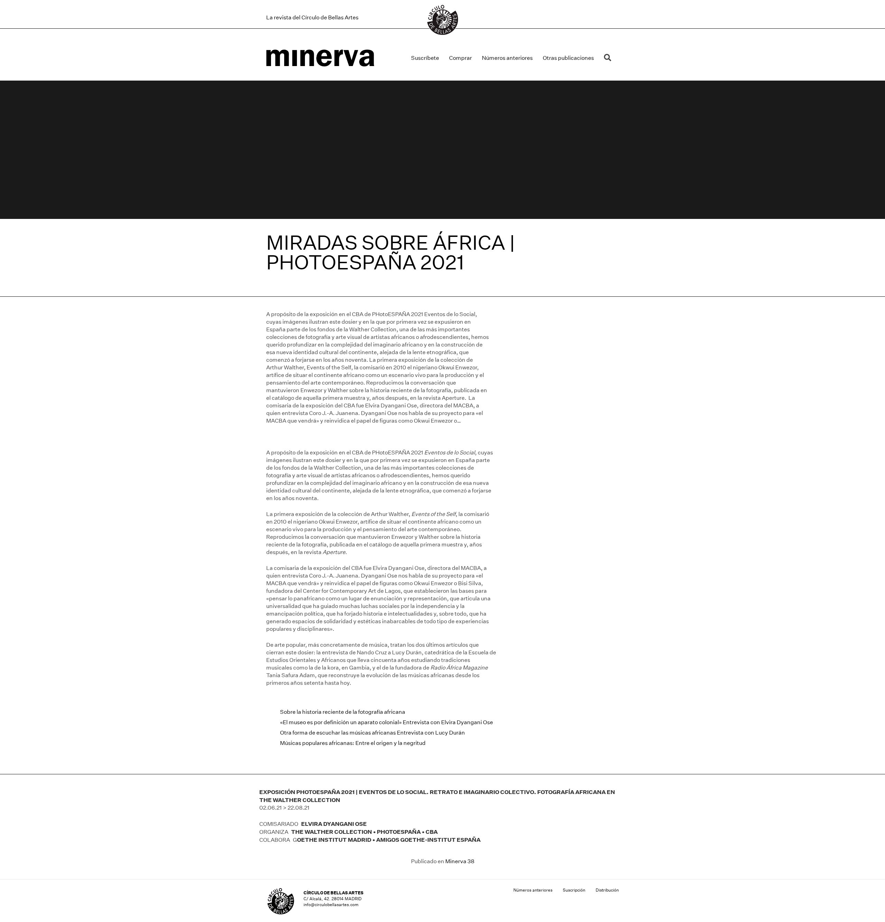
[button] (609, 57)
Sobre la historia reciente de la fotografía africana (342, 712)
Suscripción (574, 890)
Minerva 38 (459, 861)
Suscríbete (425, 58)
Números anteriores (507, 58)
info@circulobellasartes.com (331, 904)
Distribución (607, 890)
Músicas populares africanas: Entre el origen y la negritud (353, 743)
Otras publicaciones (568, 58)
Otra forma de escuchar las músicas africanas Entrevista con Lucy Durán (372, 732)
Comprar (460, 58)
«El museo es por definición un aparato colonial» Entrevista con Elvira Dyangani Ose (386, 722)
